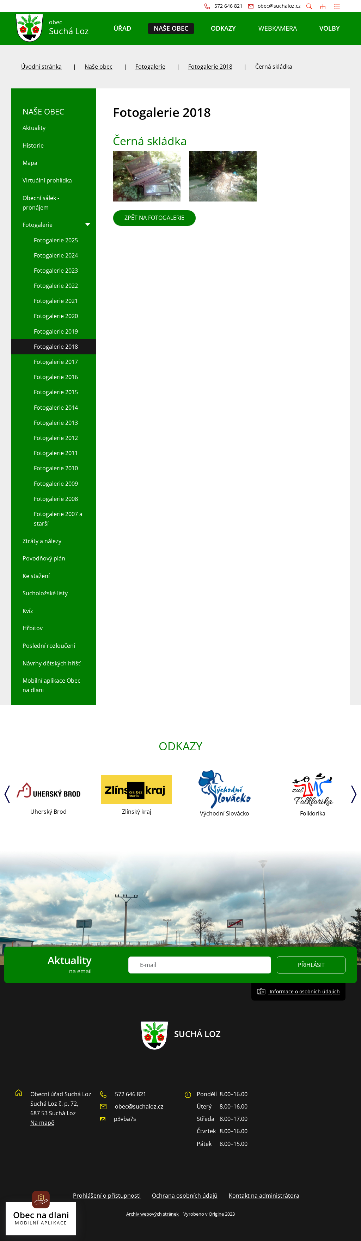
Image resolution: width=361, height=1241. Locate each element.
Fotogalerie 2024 (56, 255)
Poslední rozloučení (49, 646)
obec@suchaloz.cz (139, 1106)
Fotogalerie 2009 (56, 484)
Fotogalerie (150, 66)
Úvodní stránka (41, 66)
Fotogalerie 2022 (56, 286)
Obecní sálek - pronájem (41, 202)
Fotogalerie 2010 (56, 468)
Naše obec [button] (171, 28)
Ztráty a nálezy (42, 541)
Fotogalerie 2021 (56, 301)
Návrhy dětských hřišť (51, 663)
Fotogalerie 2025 (56, 240)
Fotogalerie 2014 (56, 407)
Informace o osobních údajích (304, 991)
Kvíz (28, 611)
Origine (216, 1214)
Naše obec (98, 66)
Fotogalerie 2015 (56, 392)
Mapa (30, 163)
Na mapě (42, 1123)
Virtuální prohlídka (47, 180)
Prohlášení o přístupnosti (107, 1195)
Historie (33, 145)
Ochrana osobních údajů (185, 1195)
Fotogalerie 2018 (210, 66)
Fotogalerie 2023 (56, 270)
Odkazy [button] (223, 28)
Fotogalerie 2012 (56, 438)
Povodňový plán (44, 558)
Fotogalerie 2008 (56, 499)
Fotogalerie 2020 (56, 316)
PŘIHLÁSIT (311, 965)
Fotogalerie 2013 (56, 423)
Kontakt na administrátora (264, 1195)
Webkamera (277, 28)
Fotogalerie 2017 (56, 362)
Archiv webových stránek (152, 1214)
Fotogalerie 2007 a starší (58, 518)
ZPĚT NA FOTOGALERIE (154, 218)
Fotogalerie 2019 (56, 331)
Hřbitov (33, 628)
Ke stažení (36, 576)
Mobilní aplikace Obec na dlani (51, 685)
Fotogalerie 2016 (56, 377)
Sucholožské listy (45, 593)
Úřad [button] (122, 28)
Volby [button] (329, 28)
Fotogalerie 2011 (56, 453)
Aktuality (34, 128)
